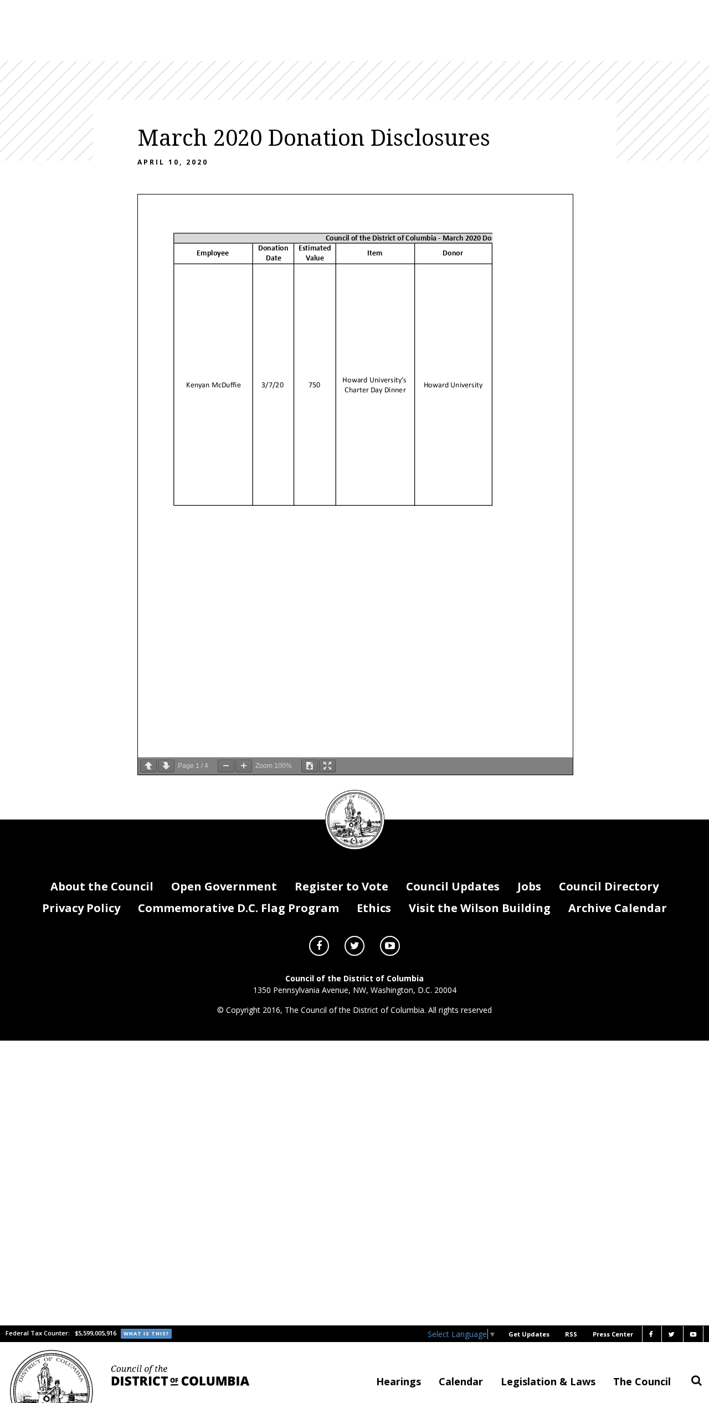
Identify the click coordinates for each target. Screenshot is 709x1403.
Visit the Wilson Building (480, 907)
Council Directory (609, 886)
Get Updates (528, 1334)
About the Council (101, 886)
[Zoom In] (243, 766)
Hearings (398, 1381)
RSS (571, 1334)
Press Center (613, 1334)
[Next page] (166, 766)
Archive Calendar (617, 907)
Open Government (224, 886)
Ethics (374, 907)
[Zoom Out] (226, 766)
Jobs (529, 886)
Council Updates (453, 886)
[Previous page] (148, 766)
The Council (642, 1381)
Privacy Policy (81, 907)
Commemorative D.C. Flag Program (238, 907)
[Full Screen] (327, 766)
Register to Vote (341, 886)
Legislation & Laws (548, 1381)
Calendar (461, 1381)
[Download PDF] (309, 766)
